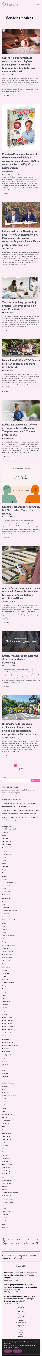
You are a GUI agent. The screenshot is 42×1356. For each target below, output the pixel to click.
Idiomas (4, 1014)
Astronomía (5, 847)
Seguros (4, 1177)
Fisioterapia (5, 973)
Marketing (5, 1073)
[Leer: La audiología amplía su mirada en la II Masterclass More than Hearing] (21, 484)
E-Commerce (6, 938)
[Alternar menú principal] (38, 4)
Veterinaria (5, 1221)
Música (4, 1101)
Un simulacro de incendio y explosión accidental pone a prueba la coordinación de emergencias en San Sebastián (19, 729)
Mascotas (5, 1076)
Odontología (5, 1123)
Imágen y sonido (7, 1017)
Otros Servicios (6, 1139)
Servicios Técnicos (7, 1183)
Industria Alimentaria (8, 1020)
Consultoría (5, 913)
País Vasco (5, 1145)
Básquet (4, 860)
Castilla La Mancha (7, 882)
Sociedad (5, 1186)
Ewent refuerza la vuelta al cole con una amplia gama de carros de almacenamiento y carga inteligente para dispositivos (20, 811)
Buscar (4, 777)
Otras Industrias (7, 1133)
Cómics (4, 904)
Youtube (21, 1332)
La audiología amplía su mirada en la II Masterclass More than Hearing (21, 510)
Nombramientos (7, 1114)
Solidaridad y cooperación (10, 1192)
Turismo (4, 1208)
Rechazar (17, 1351)
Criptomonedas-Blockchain (10, 920)
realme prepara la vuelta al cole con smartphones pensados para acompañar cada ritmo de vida (20, 798)
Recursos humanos (8, 1164)
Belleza (4, 863)
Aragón (4, 835)
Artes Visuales (6, 844)
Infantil (4, 1036)
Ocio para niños (6, 1120)
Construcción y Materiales (9, 910)
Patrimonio (5, 1148)
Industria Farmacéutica (8, 1026)
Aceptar (8, 1351)
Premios (4, 1155)
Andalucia (5, 832)
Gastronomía (6, 1001)
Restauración (6, 1167)
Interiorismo (5, 1048)
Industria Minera (7, 1029)
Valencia (4, 1217)
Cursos (4, 926)
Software (5, 1189)
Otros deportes (6, 1136)
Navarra (4, 1111)
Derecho (4, 929)
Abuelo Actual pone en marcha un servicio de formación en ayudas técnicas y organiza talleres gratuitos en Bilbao (21, 593)
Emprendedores (7, 954)
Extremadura (6, 967)
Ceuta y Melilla (6, 895)
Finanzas (4, 970)
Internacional (6, 1051)
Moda (4, 1089)
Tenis (3, 1205)
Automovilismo (6, 854)
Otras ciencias (6, 1130)
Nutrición (4, 1117)
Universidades (6, 1211)
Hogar (4, 1011)
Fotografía (5, 985)
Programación (6, 1158)
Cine (3, 901)
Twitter (21, 1334)
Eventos (4, 963)
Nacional (4, 1105)
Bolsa (3, 873)
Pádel (3, 1142)
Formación (5, 979)
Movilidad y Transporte (9, 1095)
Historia (4, 1007)
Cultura (4, 923)
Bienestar (5, 866)
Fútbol (4, 992)
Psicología (5, 1161)
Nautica (4, 1108)
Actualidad (21, 1311)
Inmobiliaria (5, 1039)
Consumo (5, 916)
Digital (4, 932)
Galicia (4, 995)
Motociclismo (6, 1092)
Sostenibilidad (6, 1195)
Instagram (21, 1336)
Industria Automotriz (8, 1023)
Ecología (4, 942)
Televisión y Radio (7, 1202)
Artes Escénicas (7, 841)
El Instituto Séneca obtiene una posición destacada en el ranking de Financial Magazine (18, 791)
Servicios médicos (7, 1180)
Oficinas (4, 1127)
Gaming (4, 998)
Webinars (5, 1227)
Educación (5, 948)
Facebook (21, 1330)
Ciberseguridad (6, 898)
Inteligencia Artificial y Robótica (11, 1045)
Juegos (4, 1057)
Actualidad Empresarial (9, 829)
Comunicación (6, 907)
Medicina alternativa (8, 1083)
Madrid (4, 1070)
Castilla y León (6, 885)
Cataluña (4, 888)
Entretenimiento (7, 957)
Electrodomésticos (7, 951)
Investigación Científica (8, 1054)
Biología (4, 869)
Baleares (4, 857)
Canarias (4, 876)
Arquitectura (5, 838)
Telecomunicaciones (8, 1199)
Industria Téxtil (6, 1032)
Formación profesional (8, 982)
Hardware (5, 1004)
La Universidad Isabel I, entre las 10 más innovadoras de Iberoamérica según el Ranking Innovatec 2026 (19, 805)
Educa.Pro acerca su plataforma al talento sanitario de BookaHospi (20, 659)
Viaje (3, 1224)
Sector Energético (7, 1170)
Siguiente (22, 768)
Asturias (4, 851)
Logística (4, 1067)
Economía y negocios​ (8, 945)
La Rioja (4, 1061)
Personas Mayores (7, 1152)
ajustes (18, 1347)
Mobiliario (5, 1086)
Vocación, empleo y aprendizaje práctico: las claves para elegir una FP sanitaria (19, 305)
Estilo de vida (6, 960)
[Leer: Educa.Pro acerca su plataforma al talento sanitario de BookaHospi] (21, 641)
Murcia (4, 1098)
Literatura (5, 1064)
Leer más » (5, 95)
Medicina (4, 1079)
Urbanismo (5, 1214)
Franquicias (5, 989)
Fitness (4, 976)
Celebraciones (6, 891)
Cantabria (5, 879)
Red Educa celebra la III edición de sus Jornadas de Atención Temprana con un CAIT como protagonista (19, 430)
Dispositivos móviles (8, 935)
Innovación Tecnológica (9, 1042)
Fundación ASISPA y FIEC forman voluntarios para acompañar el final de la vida (21, 363)
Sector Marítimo (7, 1173)
